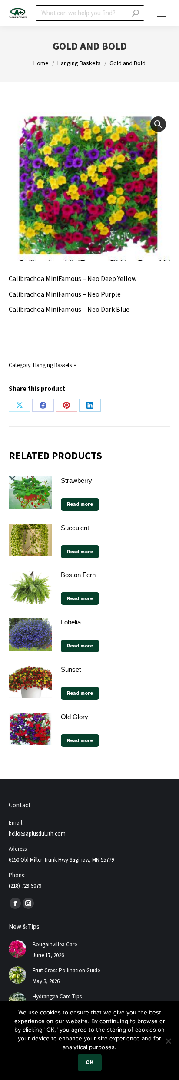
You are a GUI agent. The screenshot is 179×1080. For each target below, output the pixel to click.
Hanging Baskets (52, 365)
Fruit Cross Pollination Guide (66, 970)
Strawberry (76, 480)
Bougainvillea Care (55, 944)
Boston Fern (78, 574)
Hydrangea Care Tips (57, 997)
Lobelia (71, 622)
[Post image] (17, 949)
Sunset (71, 669)
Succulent (75, 528)
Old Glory (74, 716)
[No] (168, 1041)
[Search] (135, 13)
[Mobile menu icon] (161, 13)
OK (90, 1062)
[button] (158, 124)
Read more (80, 504)
